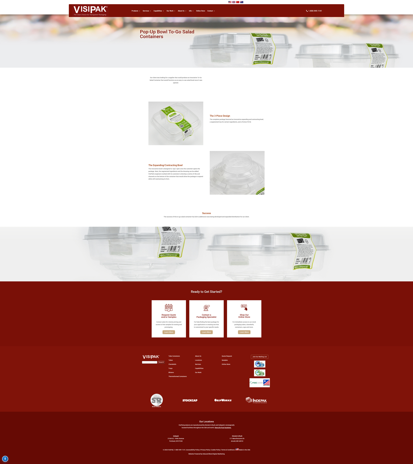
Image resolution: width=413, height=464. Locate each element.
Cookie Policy (215, 450)
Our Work (170, 11)
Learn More (168, 332)
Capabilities (158, 11)
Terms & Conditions (228, 450)
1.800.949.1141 (315, 11)
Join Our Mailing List (260, 357)
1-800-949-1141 (179, 450)
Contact (210, 11)
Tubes (171, 360)
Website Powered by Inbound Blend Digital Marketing (206, 454)
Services (146, 11)
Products (135, 11)
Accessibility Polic (192, 450)
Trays (170, 368)
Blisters (171, 372)
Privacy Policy (205, 450)
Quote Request (227, 356)
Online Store (200, 11)
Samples (225, 360)
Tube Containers (174, 356)
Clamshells (172, 364)
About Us (181, 11)
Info (190, 11)
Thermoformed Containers (178, 376)
